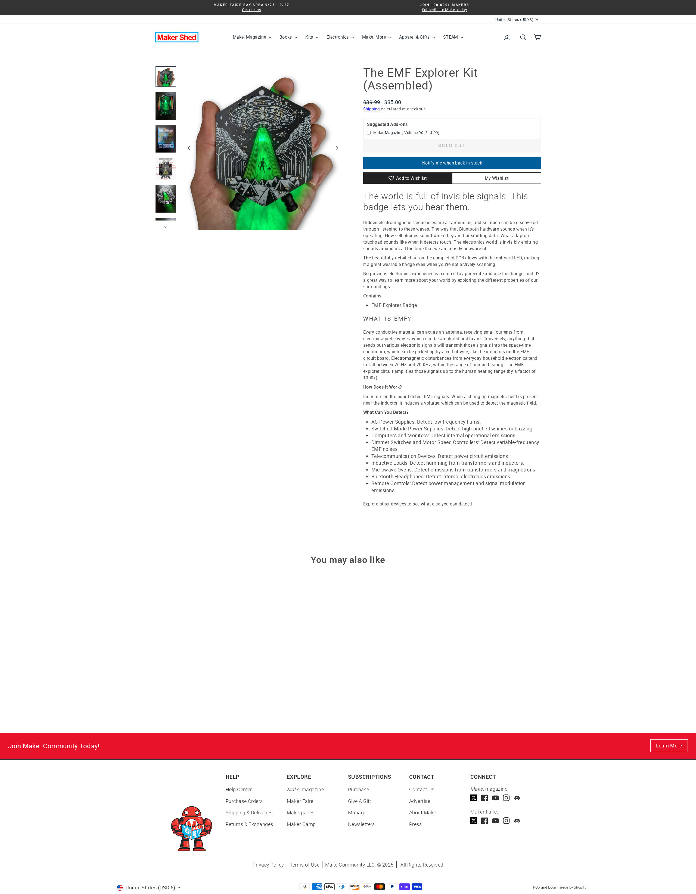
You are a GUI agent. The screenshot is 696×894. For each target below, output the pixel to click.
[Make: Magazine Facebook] (484, 797)
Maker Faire (300, 801)
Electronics (338, 37)
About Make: (423, 812)
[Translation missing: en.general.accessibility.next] (336, 147)
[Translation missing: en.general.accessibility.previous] (189, 147)
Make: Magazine (250, 37)
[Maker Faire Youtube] (495, 820)
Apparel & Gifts (415, 37)
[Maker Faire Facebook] (484, 820)
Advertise (419, 801)
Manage (357, 812)
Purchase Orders (244, 801)
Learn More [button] (669, 745)
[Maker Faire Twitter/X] (473, 820)
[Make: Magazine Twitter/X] (473, 797)
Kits (309, 37)
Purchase (358, 789)
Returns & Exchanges (249, 824)
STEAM (451, 37)
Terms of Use (304, 864)
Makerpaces (301, 812)
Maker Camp (301, 824)
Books (286, 37)
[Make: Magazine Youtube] (495, 797)
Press (415, 824)
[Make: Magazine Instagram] (506, 797)
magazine (305, 789)
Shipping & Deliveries (249, 812)
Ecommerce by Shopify (567, 887)
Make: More (374, 37)
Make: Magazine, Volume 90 (398, 132)
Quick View (201, 664)
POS (536, 887)
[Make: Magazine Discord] (517, 797)
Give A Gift (359, 801)
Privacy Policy (268, 864)
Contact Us (421, 789)
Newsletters (361, 824)
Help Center (239, 789)
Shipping (371, 108)
